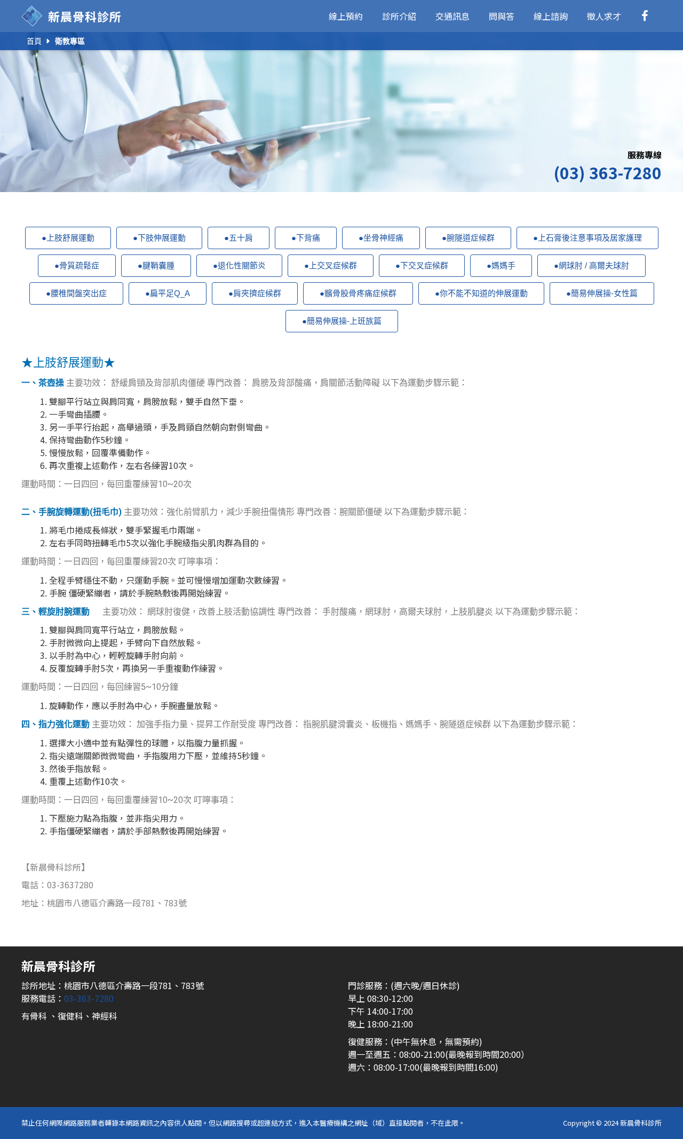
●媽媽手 (501, 265)
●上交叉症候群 (330, 265)
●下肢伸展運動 (159, 237)
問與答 (501, 16)
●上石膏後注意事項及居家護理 (587, 237)
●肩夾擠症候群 (254, 293)
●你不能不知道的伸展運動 (481, 293)
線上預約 (346, 16)
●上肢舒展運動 (68, 237)
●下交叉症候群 (421, 265)
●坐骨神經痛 (381, 237)
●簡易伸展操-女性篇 (602, 293)
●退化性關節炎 (239, 265)
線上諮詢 (551, 16)
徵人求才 (604, 16)
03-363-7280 (89, 998)
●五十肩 (238, 237)
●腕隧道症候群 (468, 237)
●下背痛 (305, 237)
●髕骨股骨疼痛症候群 (358, 293)
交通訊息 (452, 16)
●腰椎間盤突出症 (76, 293)
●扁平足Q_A (167, 293)
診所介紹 (399, 16)
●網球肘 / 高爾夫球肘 (591, 265)
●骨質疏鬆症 (76, 265)
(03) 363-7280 (607, 172)
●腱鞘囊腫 (156, 265)
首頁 (34, 41)
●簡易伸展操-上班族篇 (342, 320)
